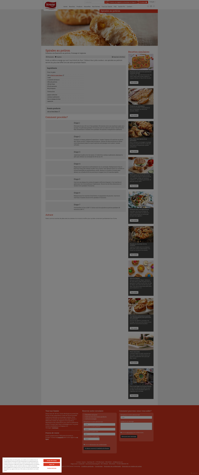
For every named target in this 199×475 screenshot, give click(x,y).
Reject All (51, 464)
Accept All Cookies (52, 460)
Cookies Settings (51, 468)
